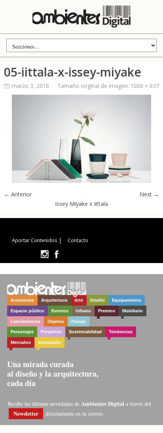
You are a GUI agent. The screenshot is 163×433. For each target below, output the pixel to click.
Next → (149, 194)
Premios (106, 310)
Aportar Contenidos (34, 240)
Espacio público (27, 310)
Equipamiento (126, 300)
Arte (78, 300)
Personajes (22, 331)
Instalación (49, 342)
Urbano (83, 310)
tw (44, 254)
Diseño (97, 300)
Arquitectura (54, 300)
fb (57, 254)
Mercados (21, 342)
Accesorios (22, 300)
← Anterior (18, 194)
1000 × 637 (145, 86)
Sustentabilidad (85, 331)
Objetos (55, 321)
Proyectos (51, 331)
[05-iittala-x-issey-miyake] (81, 181)
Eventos (59, 310)
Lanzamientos (25, 321)
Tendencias (121, 331)
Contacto (78, 240)
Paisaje (78, 321)
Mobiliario (132, 310)
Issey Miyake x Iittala (81, 203)
